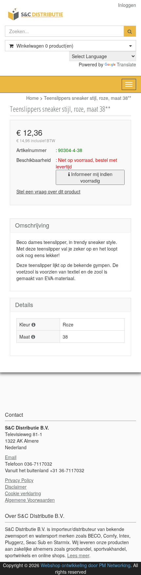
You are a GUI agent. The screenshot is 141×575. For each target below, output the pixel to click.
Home (32, 98)
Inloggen (127, 5)
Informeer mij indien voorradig (91, 177)
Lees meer (78, 555)
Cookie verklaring (23, 493)
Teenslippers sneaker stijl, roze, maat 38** (87, 98)
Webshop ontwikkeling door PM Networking (86, 565)
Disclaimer (16, 486)
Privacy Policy (19, 480)
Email (10, 457)
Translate (126, 64)
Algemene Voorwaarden (30, 500)
